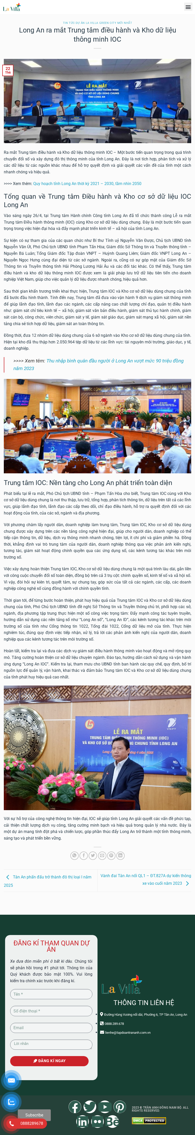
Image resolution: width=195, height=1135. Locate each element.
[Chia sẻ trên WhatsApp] (74, 856)
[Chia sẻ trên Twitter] (93, 856)
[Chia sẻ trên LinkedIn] (120, 856)
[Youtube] (105, 1106)
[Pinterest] (119, 1106)
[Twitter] (90, 1106)
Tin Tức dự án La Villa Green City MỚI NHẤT (97, 23)
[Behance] (112, 1121)
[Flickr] (97, 1121)
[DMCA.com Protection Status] (149, 1120)
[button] (188, 7)
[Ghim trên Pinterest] (111, 856)
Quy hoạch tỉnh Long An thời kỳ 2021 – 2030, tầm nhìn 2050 (87, 183)
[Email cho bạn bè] (102, 856)
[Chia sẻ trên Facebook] (83, 856)
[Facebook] (75, 1106)
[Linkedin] (82, 1121)
